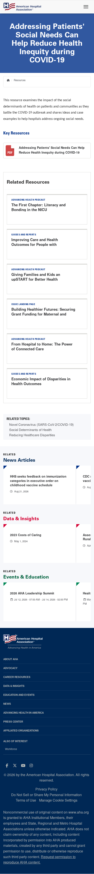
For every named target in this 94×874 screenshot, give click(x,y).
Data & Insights (13, 686)
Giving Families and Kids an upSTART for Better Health (35, 277)
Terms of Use (26, 800)
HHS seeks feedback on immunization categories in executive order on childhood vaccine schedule (38, 480)
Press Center (13, 721)
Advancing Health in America (23, 713)
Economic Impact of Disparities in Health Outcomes (40, 381)
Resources (20, 80)
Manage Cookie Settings (58, 800)
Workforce (11, 748)
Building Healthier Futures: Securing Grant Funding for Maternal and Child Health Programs (43, 314)
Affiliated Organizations (21, 730)
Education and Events (19, 695)
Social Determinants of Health (30, 429)
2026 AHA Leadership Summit (32, 593)
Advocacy (10, 668)
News (7, 704)
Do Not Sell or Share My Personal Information (46, 794)
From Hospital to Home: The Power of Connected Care (42, 346)
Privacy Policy (46, 789)
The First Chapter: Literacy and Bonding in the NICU (38, 207)
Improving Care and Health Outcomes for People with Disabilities (34, 244)
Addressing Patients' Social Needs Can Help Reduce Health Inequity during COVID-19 (52, 149)
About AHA (10, 659)
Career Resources (16, 677)
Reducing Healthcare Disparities (32, 435)
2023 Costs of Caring (25, 535)
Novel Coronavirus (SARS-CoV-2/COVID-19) (41, 424)
